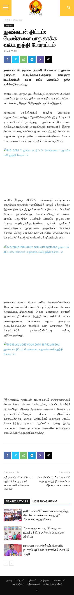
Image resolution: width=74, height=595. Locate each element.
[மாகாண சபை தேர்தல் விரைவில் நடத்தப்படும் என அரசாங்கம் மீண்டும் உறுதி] (13, 550)
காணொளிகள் (58, 580)
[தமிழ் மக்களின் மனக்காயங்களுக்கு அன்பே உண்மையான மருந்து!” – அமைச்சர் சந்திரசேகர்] (13, 515)
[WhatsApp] (23, 59)
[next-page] (11, 563)
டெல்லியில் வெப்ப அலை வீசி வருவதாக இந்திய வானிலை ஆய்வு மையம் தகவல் (54, 481)
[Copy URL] (48, 59)
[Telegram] (32, 59)
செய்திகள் (17, 19)
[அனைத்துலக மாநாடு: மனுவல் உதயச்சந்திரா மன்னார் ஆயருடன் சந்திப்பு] (13, 533)
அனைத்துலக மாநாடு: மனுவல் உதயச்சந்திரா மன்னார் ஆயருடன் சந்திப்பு (43, 532)
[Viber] (40, 59)
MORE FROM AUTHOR (45, 501)
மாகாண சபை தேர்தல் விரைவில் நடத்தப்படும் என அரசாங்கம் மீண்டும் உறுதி (46, 550)
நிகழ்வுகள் (44, 580)
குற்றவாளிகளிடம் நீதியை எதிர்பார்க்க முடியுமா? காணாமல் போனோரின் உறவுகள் (18, 483)
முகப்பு (9, 580)
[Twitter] (15, 59)
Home (7, 19)
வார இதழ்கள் (18, 584)
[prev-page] (6, 563)
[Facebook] (7, 59)
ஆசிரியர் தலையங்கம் (52, 584)
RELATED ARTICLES (17, 501)
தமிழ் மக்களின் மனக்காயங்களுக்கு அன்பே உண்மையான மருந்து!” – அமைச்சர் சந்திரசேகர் (45, 515)
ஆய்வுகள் (32, 580)
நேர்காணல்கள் (33, 584)
